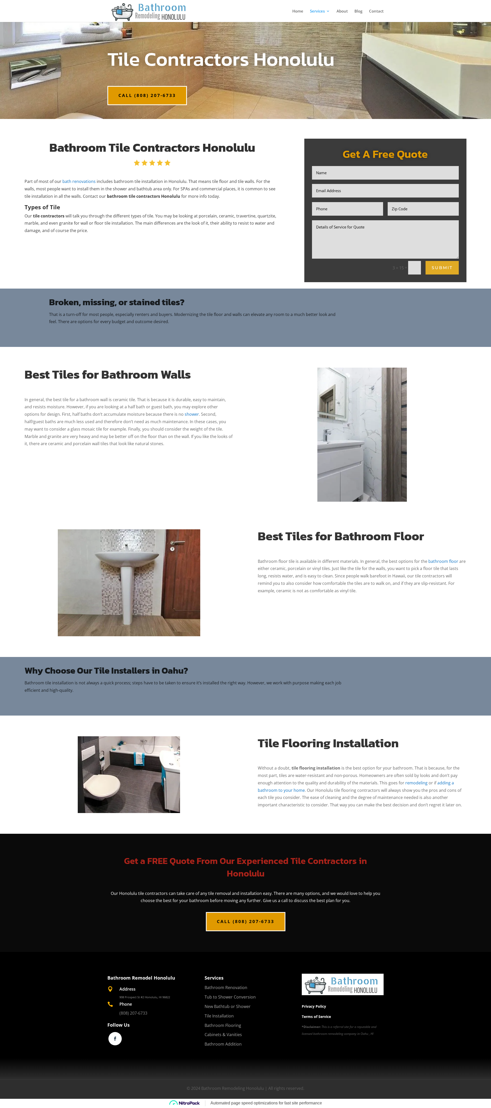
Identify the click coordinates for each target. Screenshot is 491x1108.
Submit (442, 267)
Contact (376, 11)
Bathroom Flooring (223, 1025)
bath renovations (79, 181)
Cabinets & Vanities (223, 1034)
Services (317, 11)
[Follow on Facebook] (115, 1038)
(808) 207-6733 (133, 1013)
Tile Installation (219, 1016)
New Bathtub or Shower (228, 1006)
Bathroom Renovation (226, 987)
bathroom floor (443, 561)
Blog (358, 11)
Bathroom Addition (223, 1044)
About (342, 11)
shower (192, 414)
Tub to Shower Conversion (230, 997)
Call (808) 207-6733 (147, 95)
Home (297, 11)
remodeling (416, 783)
